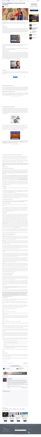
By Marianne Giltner (33, 38)
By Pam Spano (33, 25)
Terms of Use (30, 428)
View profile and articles (25, 387)
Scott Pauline (6, 6)
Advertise (4, 429)
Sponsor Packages (8, 429)
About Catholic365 (5, 428)
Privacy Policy (30, 429)
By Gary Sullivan (33, 32)
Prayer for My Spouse (34, 34)
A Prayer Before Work (34, 24)
